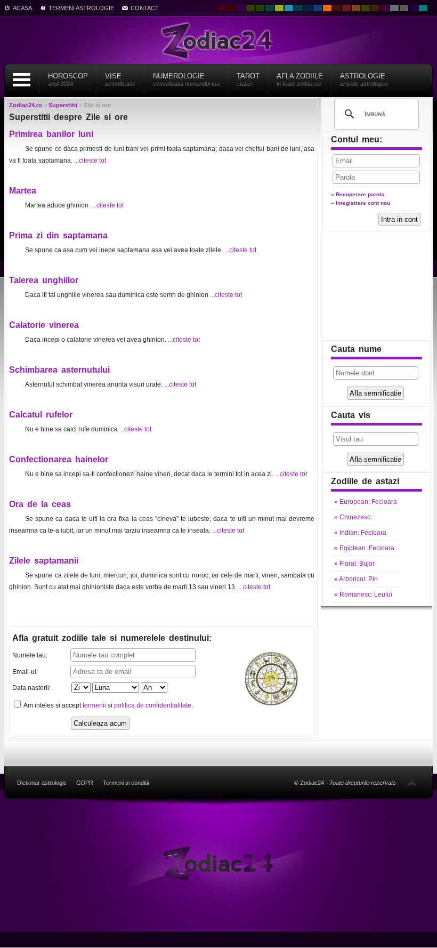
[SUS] (412, 783)
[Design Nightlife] (413, 8)
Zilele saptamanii (43, 560)
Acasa (22, 8)
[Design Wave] (423, 8)
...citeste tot (90, 160)
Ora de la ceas (40, 504)
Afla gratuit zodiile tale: (112, 637)
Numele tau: (29, 655)
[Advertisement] (377, 285)
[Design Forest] (365, 8)
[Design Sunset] (356, 8)
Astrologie (364, 79)
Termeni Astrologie (81, 8)
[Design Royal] (308, 8)
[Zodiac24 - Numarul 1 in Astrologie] (218, 40)
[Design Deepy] (317, 8)
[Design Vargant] (346, 8)
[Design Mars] (337, 8)
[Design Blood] (221, 8)
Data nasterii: (31, 688)
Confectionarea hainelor (58, 459)
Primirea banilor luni (51, 134)
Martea (22, 190)
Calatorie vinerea (44, 325)
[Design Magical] (241, 8)
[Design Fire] (327, 8)
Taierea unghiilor (43, 280)
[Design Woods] (260, 8)
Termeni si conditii (126, 783)
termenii (94, 705)
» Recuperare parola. (358, 194)
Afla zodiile (300, 79)
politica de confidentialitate (152, 705)
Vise (120, 79)
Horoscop (68, 79)
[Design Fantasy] (385, 8)
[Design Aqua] (289, 8)
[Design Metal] (394, 8)
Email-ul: (25, 672)
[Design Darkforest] (250, 8)
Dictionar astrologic (42, 783)
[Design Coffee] (375, 8)
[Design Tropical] (298, 8)
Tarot (248, 79)
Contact (145, 8)
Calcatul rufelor (40, 414)
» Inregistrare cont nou (360, 203)
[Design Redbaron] (231, 8)
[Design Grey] (404, 8)
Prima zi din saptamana (58, 235)
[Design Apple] (279, 8)
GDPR (84, 783)
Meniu (21, 80)
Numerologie (186, 79)
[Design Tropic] (269, 8)
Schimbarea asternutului (59, 369)
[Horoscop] (218, 863)
